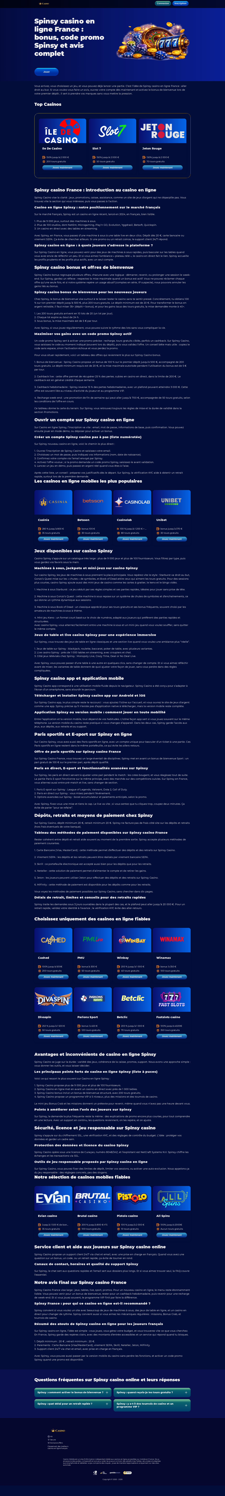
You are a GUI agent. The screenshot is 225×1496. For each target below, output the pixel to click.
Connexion (163, 3)
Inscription (180, 3)
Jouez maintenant (62, 167)
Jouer (46, 72)
